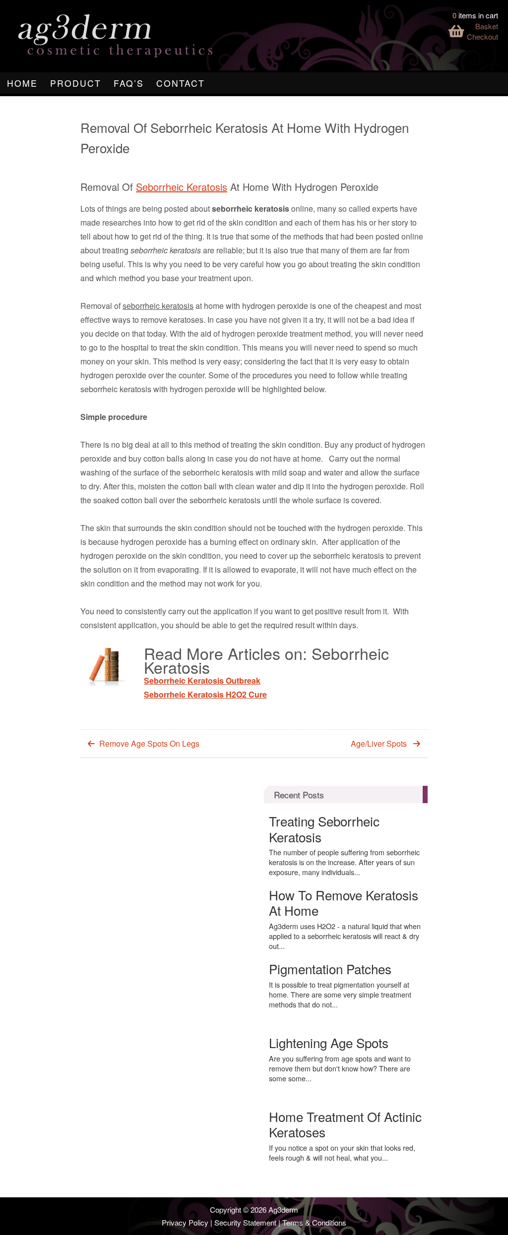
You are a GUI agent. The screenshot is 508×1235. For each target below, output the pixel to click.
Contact (180, 83)
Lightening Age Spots (328, 1042)
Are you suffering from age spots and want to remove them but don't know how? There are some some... (340, 1068)
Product (75, 83)
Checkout (482, 36)
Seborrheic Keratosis (181, 186)
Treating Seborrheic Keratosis (324, 828)
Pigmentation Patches (330, 968)
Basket (486, 26)
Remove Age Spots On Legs (149, 743)
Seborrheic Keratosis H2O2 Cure (205, 694)
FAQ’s (129, 83)
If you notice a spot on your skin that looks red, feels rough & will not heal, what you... (342, 1153)
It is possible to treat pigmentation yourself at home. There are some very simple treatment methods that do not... (340, 994)
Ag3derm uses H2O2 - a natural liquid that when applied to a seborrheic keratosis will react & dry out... (345, 936)
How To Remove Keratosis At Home (343, 902)
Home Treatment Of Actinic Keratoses (345, 1124)
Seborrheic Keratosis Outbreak (202, 680)
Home (22, 83)
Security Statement (245, 1222)
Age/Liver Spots (379, 743)
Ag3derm (283, 1209)
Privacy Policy (185, 1222)
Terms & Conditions (314, 1222)
